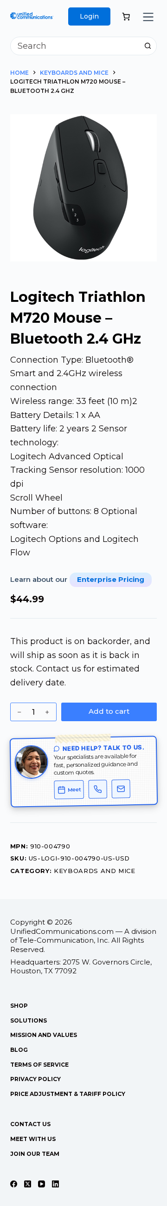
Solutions (28, 1020)
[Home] (32, 18)
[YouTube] (41, 1183)
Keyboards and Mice (94, 870)
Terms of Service (39, 1064)
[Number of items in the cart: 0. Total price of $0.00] (126, 16)
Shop (19, 1005)
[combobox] (75, 46)
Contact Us (30, 1124)
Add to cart (109, 711)
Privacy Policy (35, 1079)
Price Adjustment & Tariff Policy (67, 1093)
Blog (19, 1049)
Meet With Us (33, 1138)
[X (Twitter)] (27, 1183)
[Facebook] (13, 1183)
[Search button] (147, 46)
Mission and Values (43, 1034)
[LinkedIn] (55, 1183)
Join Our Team (34, 1153)
